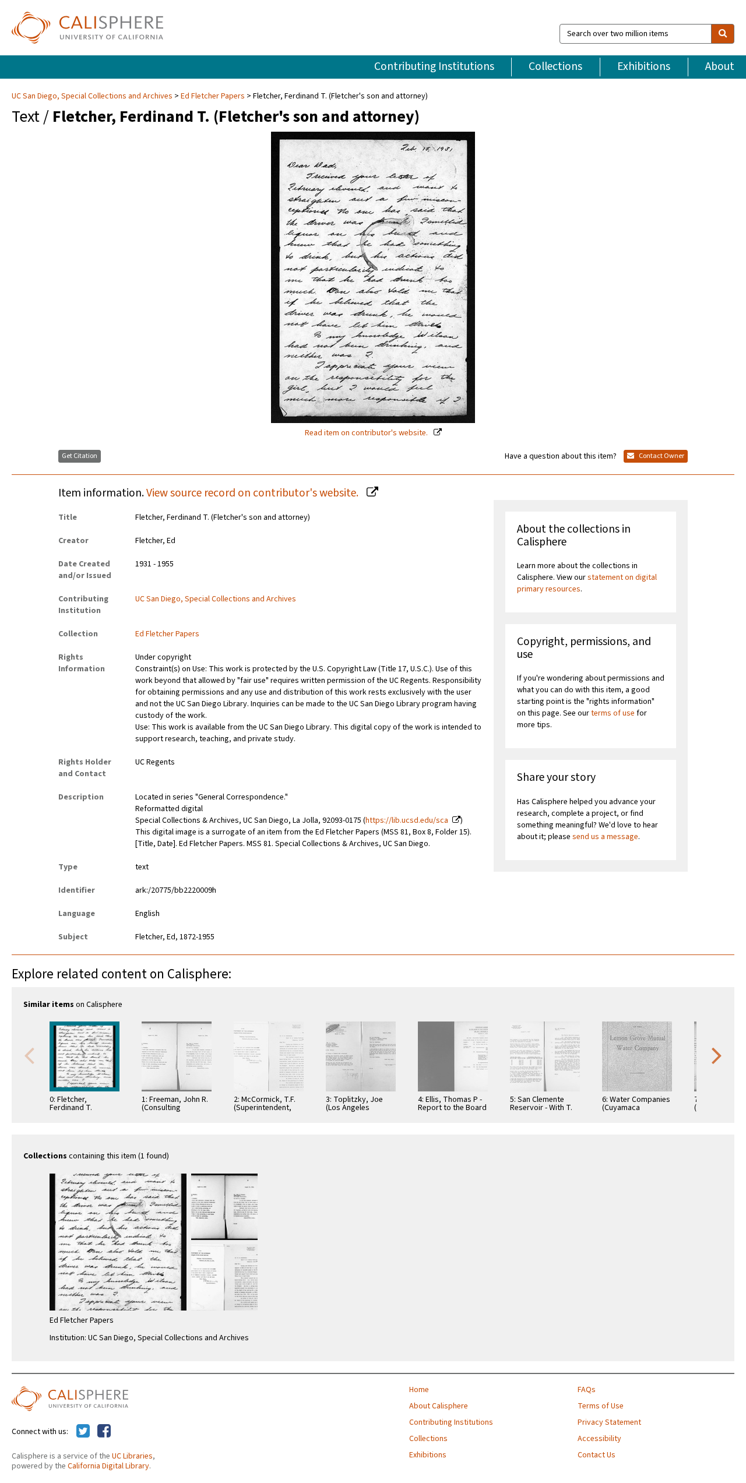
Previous (29, 1054)
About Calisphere (438, 1406)
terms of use (613, 713)
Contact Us (596, 1455)
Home (419, 1390)
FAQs (587, 1390)
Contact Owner (661, 456)
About (719, 66)
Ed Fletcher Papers (213, 96)
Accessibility (599, 1439)
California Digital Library (108, 1466)
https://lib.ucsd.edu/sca (406, 820)
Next (717, 1054)
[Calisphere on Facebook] (104, 1432)
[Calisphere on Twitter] (83, 1432)
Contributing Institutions (434, 66)
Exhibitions (643, 66)
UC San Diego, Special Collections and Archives (93, 96)
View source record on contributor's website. (253, 493)
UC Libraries (132, 1456)
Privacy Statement (609, 1422)
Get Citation (79, 456)
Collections (555, 66)
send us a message (605, 837)
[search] (722, 34)
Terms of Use (601, 1406)
